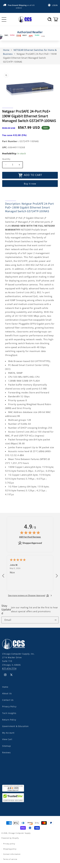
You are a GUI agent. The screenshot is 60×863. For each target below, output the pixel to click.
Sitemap (6, 746)
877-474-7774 (9, 668)
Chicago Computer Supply (19, 833)
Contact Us (8, 700)
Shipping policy (9, 849)
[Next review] (57, 575)
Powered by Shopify (10, 838)
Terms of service (10, 859)
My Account (8, 732)
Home (5, 686)
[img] (30, 532)
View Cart (7, 739)
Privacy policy (9, 844)
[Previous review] (3, 575)
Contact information (12, 854)
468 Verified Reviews (30, 537)
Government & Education (15, 726)
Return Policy (9, 719)
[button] (49, 19)
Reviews (6, 752)
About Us (7, 693)
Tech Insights (9, 713)
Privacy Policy (9, 706)
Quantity (6, 159)
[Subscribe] (55, 620)
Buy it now (30, 183)
